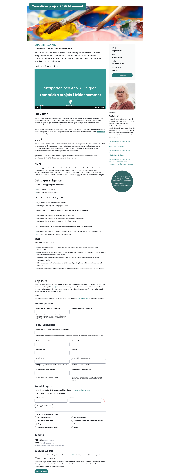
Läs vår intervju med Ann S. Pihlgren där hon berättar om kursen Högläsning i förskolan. (121, 153)
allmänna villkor (70, 455)
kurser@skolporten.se (58, 287)
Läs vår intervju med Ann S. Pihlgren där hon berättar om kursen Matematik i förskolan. (121, 144)
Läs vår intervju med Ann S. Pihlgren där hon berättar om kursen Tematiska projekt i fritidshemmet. (121, 161)
